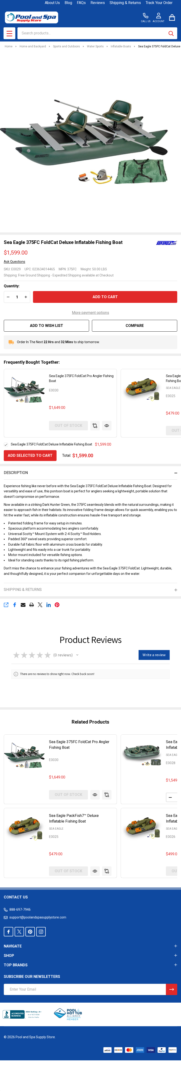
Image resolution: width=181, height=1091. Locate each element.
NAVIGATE (13, 946)
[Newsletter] (171, 989)
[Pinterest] (57, 604)
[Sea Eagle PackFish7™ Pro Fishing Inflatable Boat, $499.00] (141, 829)
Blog (68, 2)
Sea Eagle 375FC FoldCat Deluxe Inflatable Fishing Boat (51, 444)
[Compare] (95, 425)
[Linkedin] (48, 604)
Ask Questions (14, 261)
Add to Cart (105, 297)
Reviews (97, 2)
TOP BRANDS (16, 965)
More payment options (90, 312)
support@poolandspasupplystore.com (37, 917)
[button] (77, 655)
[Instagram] (41, 931)
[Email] (23, 604)
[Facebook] (14, 604)
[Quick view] (106, 425)
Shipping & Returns (125, 2)
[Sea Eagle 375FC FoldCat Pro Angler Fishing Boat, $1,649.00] (24, 755)
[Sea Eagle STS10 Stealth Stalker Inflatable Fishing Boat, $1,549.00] (141, 755)
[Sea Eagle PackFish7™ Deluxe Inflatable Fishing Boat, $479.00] (24, 829)
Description (16, 472)
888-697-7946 (20, 909)
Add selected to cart (30, 455)
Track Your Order (159, 2)
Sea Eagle (173, 388)
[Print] (31, 604)
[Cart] (172, 17)
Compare (135, 325)
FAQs (81, 2)
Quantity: (12, 286)
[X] (40, 604)
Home (8, 46)
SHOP (9, 955)
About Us (52, 2)
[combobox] (97, 33)
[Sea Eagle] (166, 242)
